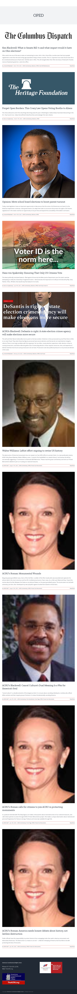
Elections (34, 66)
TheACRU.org (9, 969)
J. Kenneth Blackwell (8, 66)
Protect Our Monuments (36, 465)
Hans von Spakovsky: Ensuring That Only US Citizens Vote (32, 272)
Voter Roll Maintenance (44, 66)
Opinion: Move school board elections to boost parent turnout (33, 201)
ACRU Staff (6, 465)
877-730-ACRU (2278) (12, 966)
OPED (37, 66)
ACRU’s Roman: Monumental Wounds (21, 573)
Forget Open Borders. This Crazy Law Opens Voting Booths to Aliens (37, 108)
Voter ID (46, 285)
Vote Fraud (40, 285)
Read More (72, 66)
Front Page (37, 699)
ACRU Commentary (27, 66)
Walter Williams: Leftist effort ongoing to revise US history (32, 450)
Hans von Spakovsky (8, 118)
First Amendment (30, 699)
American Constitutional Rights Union (15, 991)
